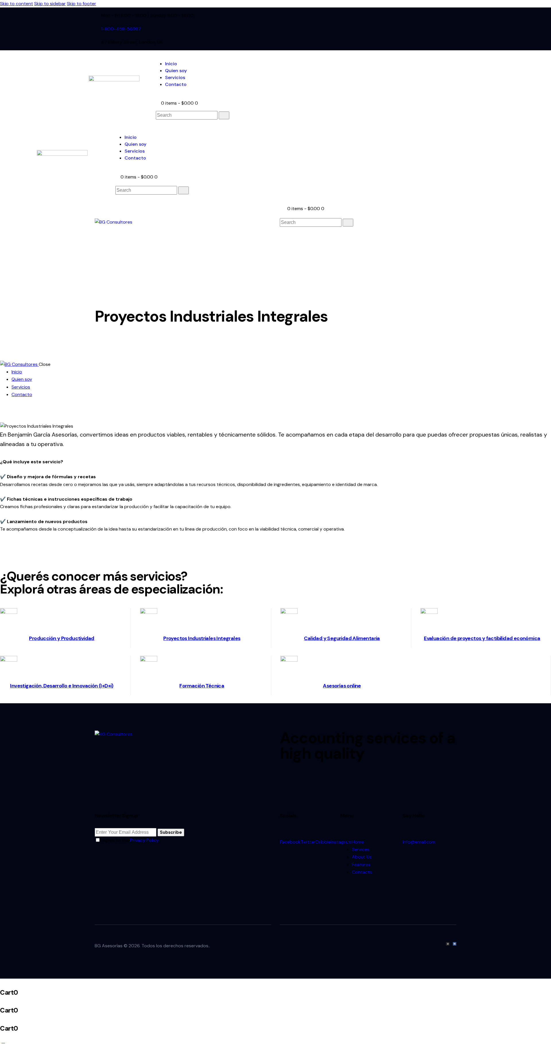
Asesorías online (342, 685)
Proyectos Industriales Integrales (201, 638)
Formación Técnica (201, 685)
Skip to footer (81, 4)
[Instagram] (447, 944)
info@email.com (419, 842)
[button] (283, 236)
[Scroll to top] (3, 1041)
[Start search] (224, 115)
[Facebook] (454, 944)
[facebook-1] (379, 29)
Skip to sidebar (50, 4)
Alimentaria (366, 638)
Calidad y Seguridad (328, 638)
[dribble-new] (392, 29)
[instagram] (398, 29)
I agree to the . (129, 840)
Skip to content (16, 4)
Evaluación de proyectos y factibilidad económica (482, 638)
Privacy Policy (144, 840)
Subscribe (171, 832)
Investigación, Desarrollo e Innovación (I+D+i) (61, 685)
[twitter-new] (385, 29)
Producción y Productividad (61, 638)
